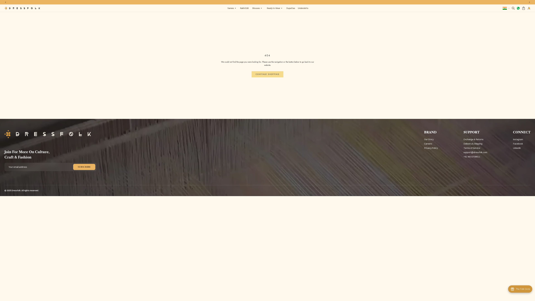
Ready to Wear (273, 8)
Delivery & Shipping (473, 143)
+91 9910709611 (472, 156)
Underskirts (303, 8)
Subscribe (84, 167)
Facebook (518, 143)
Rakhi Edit (244, 8)
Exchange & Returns (473, 139)
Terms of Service (472, 148)
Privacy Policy (431, 148)
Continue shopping (267, 74)
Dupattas (290, 8)
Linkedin (517, 148)
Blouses (256, 8)
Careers (428, 143)
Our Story (429, 139)
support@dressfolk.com (475, 152)
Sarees (231, 8)
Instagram (518, 139)
